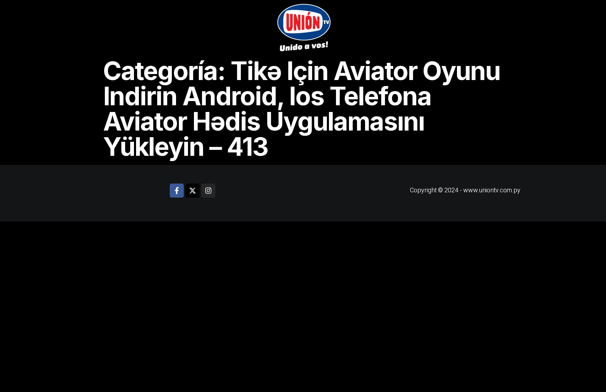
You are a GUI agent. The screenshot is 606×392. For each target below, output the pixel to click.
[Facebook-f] (177, 191)
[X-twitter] (193, 191)
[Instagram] (208, 191)
